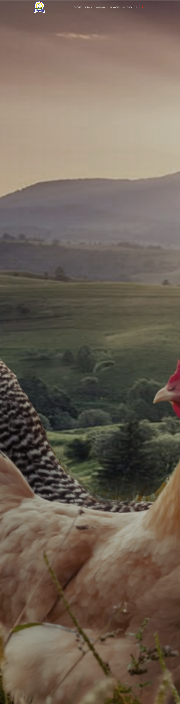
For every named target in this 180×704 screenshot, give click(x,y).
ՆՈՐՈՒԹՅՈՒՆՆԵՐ (101, 7)
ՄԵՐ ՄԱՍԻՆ (77, 7)
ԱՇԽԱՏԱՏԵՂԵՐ (128, 7)
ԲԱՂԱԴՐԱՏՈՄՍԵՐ (114, 7)
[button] (78, 7)
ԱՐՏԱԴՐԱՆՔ (89, 7)
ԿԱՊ (136, 7)
